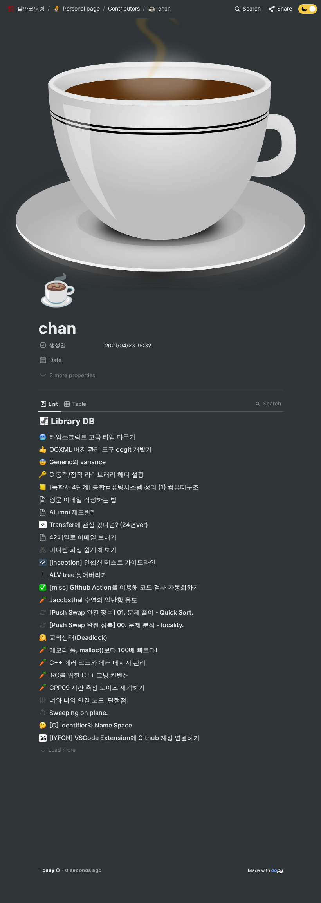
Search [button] (272, 403)
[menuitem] (49, 404)
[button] (26, 9)
